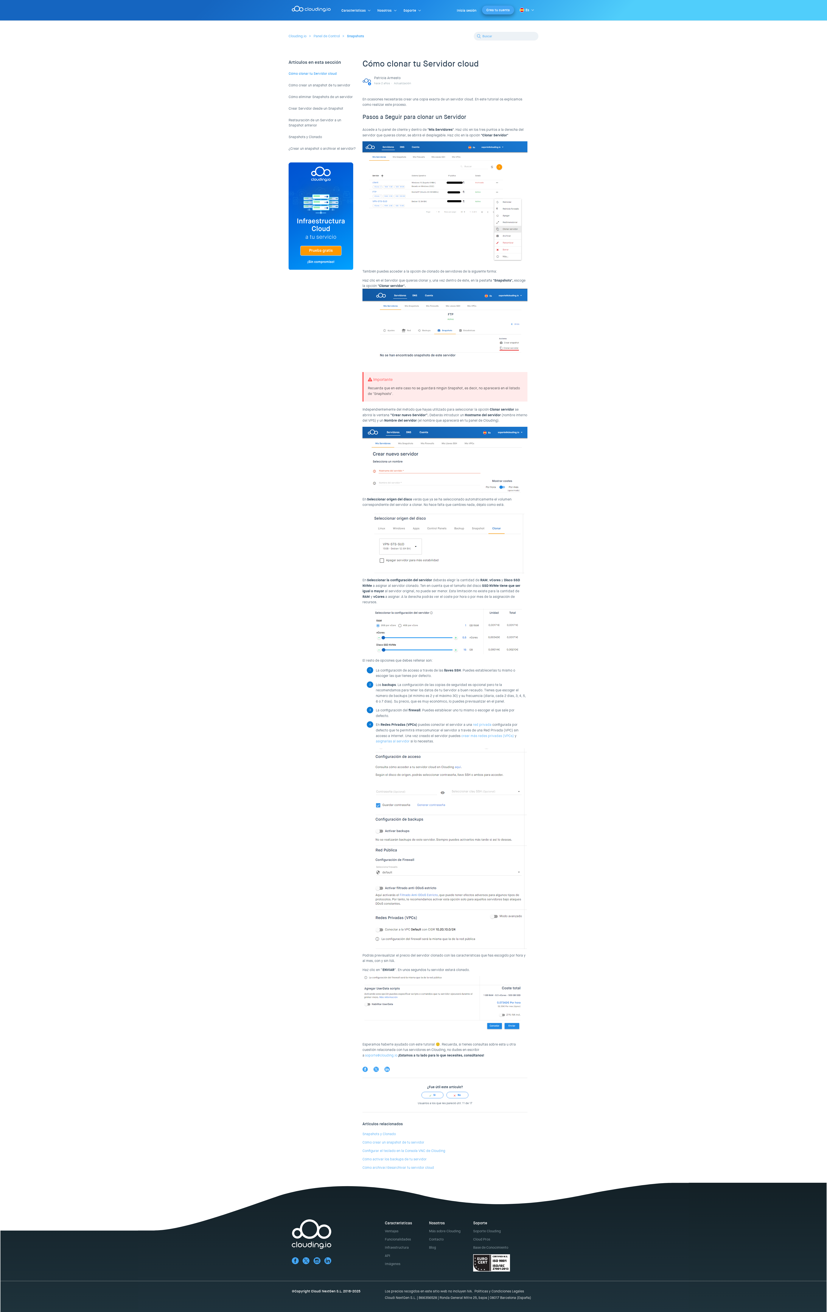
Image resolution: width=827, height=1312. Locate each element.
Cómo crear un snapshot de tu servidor (319, 85)
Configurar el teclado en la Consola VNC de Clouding (403, 1150)
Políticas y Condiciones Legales (499, 1291)
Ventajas (391, 1231)
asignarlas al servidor (393, 741)
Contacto (436, 1239)
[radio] (432, 1095)
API (387, 1255)
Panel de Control (327, 36)
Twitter (376, 1069)
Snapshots (355, 36)
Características (353, 10)
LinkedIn (387, 1069)
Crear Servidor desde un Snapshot (316, 108)
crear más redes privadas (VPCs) (487, 736)
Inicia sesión (466, 10)
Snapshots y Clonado (305, 137)
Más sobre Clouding (444, 1231)
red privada (482, 724)
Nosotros (384, 10)
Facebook (365, 1069)
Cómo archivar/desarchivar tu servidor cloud (398, 1167)
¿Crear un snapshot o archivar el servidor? (322, 148)
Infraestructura (397, 1247)
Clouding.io (297, 36)
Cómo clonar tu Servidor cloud (313, 73)
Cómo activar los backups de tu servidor (394, 1159)
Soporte (409, 10)
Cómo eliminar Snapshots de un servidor (321, 97)
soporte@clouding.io (381, 1055)
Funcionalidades (398, 1239)
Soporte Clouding (487, 1231)
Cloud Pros (481, 1239)
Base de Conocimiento (490, 1247)
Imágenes (392, 1264)
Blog (432, 1247)
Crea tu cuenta (498, 10)
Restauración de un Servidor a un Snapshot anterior (315, 123)
